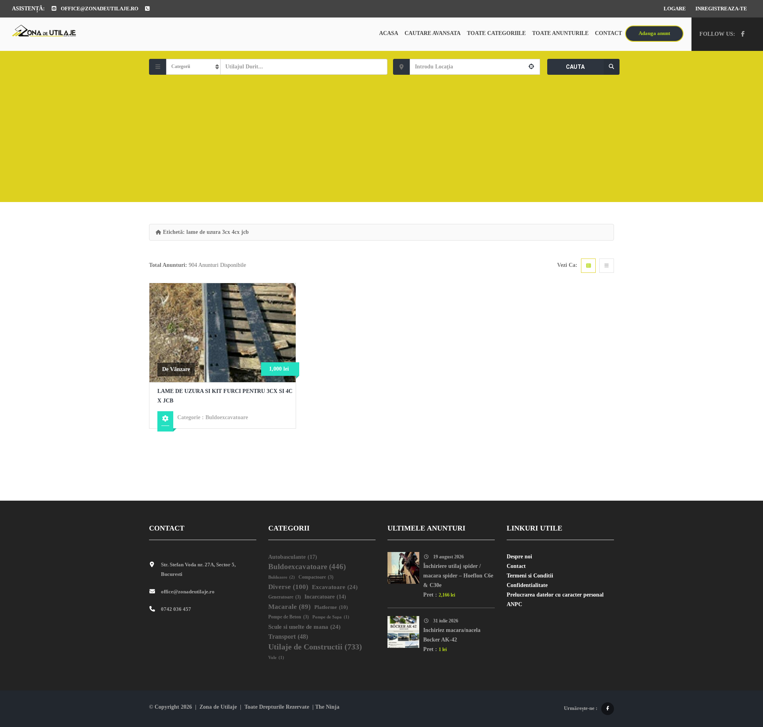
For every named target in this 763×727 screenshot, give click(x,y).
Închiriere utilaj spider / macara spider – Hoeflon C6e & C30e (458, 575)
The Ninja (327, 707)
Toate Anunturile (560, 33)
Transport (288, 636)
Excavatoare (335, 587)
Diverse (288, 587)
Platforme (331, 607)
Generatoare (284, 597)
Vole (276, 657)
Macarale (289, 606)
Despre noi (519, 557)
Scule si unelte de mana (304, 627)
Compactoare (315, 577)
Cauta (575, 67)
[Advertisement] (381, 134)
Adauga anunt (654, 33)
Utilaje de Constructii (315, 646)
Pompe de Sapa (330, 617)
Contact (608, 33)
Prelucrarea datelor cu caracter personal (555, 595)
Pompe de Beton (288, 617)
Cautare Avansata (433, 33)
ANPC (514, 604)
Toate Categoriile (496, 33)
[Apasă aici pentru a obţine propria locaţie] (531, 67)
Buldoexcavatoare (226, 417)
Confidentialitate (527, 585)
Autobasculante (292, 557)
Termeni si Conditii (530, 576)
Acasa (388, 33)
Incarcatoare (325, 597)
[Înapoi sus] (737, 677)
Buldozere (281, 577)
